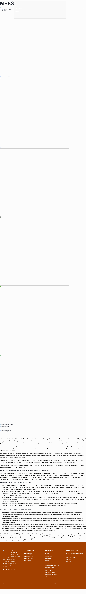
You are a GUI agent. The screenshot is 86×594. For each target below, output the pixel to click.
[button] (77, 9)
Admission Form (48, 558)
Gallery (46, 562)
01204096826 (69, 561)
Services (17, 11)
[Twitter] (6, 569)
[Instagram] (9, 569)
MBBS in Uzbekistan (28, 555)
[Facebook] (3, 569)
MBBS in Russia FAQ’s (50, 572)
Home (16, 2)
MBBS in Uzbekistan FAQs (51, 574)
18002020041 (69, 559)
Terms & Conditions (49, 567)
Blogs (46, 576)
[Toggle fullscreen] (4, 590)
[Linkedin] (11, 569)
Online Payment (19, 14)
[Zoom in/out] (1, 590)
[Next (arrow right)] (4, 593)
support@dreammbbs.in (71, 557)
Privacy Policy (48, 563)
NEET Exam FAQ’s (49, 570)
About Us (47, 553)
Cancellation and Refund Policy (52, 565)
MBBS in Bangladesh (29, 558)
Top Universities (19, 8)
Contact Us (17, 17)
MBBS (16, 5)
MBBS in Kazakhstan (28, 556)
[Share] (7, 590)
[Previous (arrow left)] (1, 593)
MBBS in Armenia (28, 553)
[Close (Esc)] (10, 590)
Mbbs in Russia (27, 560)
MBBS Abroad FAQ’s (49, 569)
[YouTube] (14, 569)
